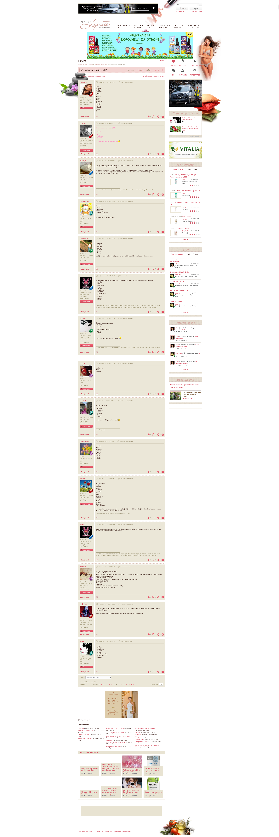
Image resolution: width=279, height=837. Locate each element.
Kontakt (107, 831)
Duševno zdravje (176, 301)
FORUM (173, 65)
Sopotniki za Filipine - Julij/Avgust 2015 (118, 736)
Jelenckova (84, 441)
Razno (91, 64)
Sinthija (83, 160)
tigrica (82, 363)
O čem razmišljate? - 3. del (179, 272)
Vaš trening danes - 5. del (179, 290)
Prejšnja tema (148, 76)
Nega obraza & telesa (123, 27)
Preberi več (187, 398)
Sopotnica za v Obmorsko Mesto (116, 742)
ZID (173, 75)
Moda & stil (150, 27)
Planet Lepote (96, 24)
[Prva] (136, 70)
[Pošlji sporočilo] (97, 116)
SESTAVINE (183, 75)
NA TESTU (182, 65)
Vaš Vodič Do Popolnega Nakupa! (122, 831)
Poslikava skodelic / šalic (113, 746)
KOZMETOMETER (195, 65)
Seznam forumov (82, 64)
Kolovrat (137, 732)
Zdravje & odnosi (178, 27)
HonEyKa (83, 82)
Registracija (181, 12)
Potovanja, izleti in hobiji (101, 64)
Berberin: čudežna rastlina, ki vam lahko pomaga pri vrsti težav (191, 128)
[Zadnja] (162, 70)
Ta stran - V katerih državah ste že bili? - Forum (190, 118)
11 (158, 70)
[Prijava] (178, 8)
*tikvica (83, 478)
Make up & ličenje (138, 27)
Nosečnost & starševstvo (193, 27)
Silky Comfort (181, 216)
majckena (83, 604)
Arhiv (111, 831)
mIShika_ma (84, 201)
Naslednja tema (158, 76)
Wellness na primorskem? (85, 731)
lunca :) (83, 401)
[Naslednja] (160, 70)
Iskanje (161, 60)
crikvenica (81, 728)
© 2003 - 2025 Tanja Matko (84, 831)
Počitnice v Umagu (83, 734)
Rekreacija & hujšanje (164, 27)
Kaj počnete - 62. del (177, 281)
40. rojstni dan (139, 739)
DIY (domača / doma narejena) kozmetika (147, 745)
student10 (178, 275)
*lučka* (82, 318)
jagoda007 (84, 238)
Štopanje (109, 740)
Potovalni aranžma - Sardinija (115, 728)
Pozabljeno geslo (196, 12)
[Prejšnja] (138, 70)
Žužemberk (138, 734)
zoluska (83, 567)
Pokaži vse (185, 239)
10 (156, 70)
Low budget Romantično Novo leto (145, 728)
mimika (82, 276)
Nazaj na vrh (85, 116)
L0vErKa (83, 123)
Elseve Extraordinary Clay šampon (185, 191)
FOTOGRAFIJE (195, 75)
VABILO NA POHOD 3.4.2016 (115, 732)
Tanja (183, 179)
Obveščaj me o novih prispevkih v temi (93, 76)
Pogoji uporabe (100, 831)
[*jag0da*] (185, 207)
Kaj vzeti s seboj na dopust (143, 741)
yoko (82, 641)
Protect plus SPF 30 (179, 228)
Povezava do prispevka (127, 82)
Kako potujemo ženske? (85, 738)
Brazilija (137, 737)
